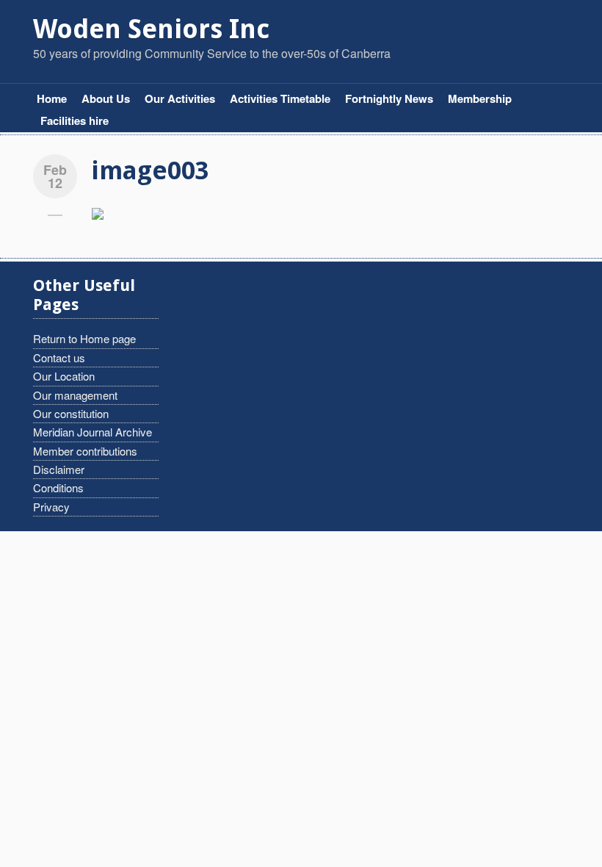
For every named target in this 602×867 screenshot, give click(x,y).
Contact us (59, 357)
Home (52, 98)
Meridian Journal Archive (92, 431)
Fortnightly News (389, 98)
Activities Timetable (280, 98)
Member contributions (85, 450)
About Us (105, 98)
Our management (75, 395)
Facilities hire (74, 120)
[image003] (98, 212)
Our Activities (180, 98)
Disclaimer (58, 469)
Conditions (58, 487)
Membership (480, 98)
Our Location (64, 376)
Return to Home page (84, 338)
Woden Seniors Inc (151, 29)
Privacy (51, 506)
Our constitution (71, 413)
